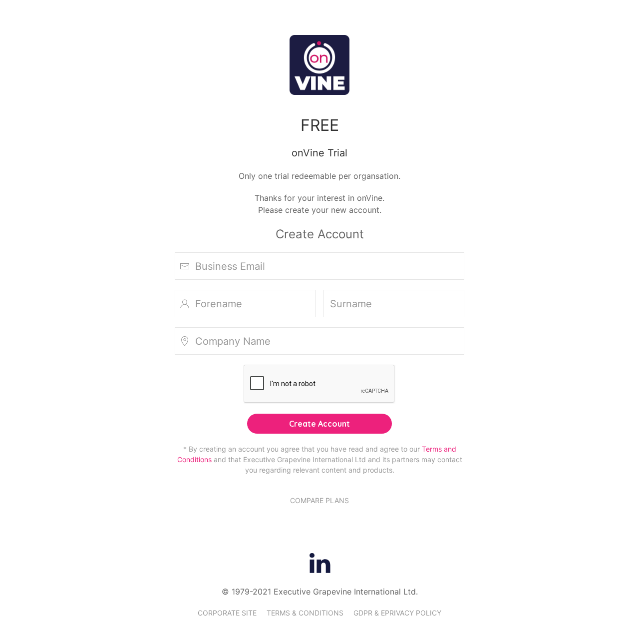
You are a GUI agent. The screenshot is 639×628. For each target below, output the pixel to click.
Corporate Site (227, 613)
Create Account (319, 424)
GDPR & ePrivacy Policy (397, 613)
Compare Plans (319, 500)
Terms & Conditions (305, 613)
